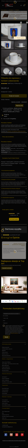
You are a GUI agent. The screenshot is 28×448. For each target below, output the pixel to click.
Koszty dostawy (5, 403)
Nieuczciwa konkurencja (6, 355)
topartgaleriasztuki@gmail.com (7, 426)
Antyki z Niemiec (5, 99)
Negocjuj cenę (19, 105)
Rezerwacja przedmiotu (6, 368)
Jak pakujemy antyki (5, 401)
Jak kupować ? (4, 376)
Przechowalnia (4, 393)
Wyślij (6, 337)
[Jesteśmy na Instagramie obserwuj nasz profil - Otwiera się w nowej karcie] (11, 434)
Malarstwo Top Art (5, 353)
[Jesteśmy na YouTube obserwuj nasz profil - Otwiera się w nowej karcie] (16, 434)
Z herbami (17, 10)
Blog (3, 413)
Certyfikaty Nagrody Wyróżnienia (8, 416)
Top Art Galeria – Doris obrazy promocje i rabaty (10, 363)
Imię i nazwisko (5, 315)
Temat (4, 320)
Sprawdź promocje (6, 268)
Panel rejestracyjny (5, 388)
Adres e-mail (6, 318)
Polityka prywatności (5, 347)
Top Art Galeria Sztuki (5, 411)
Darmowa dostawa (5, 370)
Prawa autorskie (5, 352)
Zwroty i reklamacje (5, 380)
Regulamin (4, 350)
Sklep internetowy (13, 446)
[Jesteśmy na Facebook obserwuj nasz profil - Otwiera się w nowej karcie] (6, 434)
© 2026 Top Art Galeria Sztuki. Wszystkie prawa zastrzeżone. (14, 440)
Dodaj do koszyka (14, 96)
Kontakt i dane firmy (5, 414)
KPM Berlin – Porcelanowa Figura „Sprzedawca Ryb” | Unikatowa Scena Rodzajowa (18, 244)
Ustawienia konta (5, 391)
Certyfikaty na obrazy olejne (7, 381)
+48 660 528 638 (5, 425)
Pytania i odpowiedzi (5, 378)
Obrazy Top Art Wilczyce (6, 362)
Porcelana (11, 10)
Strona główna (4, 10)
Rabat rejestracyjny (5, 365)
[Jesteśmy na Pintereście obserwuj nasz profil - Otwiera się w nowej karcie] (22, 434)
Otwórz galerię (21, 38)
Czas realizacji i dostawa (6, 404)
